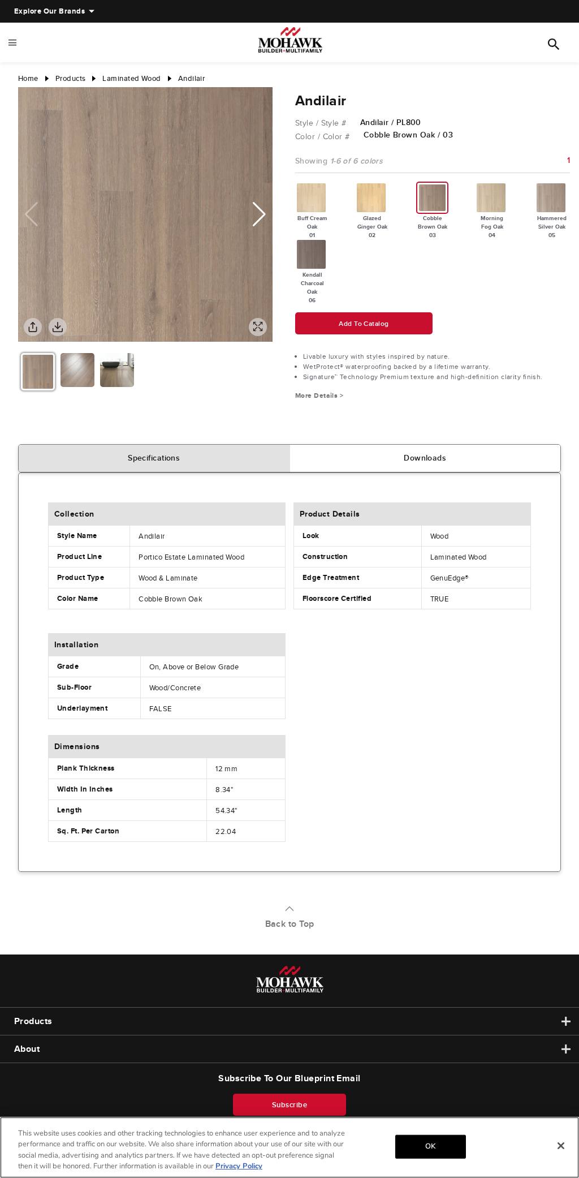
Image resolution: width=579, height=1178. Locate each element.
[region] (289, 1147)
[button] (259, 214)
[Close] (560, 1145)
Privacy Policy (238, 1166)
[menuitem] (49, 11)
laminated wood (131, 78)
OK (430, 1146)
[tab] (154, 458)
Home (28, 78)
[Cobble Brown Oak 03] (433, 198)
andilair (191, 78)
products (70, 78)
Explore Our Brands (49, 11)
